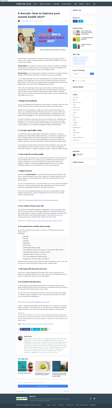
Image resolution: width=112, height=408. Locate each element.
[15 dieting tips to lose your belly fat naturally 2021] (43, 366)
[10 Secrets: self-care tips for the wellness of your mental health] (60, 366)
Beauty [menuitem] (81, 4)
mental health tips (48, 324)
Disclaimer (93, 405)
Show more (79, 155)
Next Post (66, 391)
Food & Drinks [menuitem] (66, 4)
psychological (51, 75)
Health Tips (83, 117)
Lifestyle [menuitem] (56, 4)
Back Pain (83, 97)
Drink (83, 104)
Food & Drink (83, 57)
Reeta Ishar (28, 336)
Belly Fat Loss (83, 102)
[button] (94, 3)
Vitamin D (43, 159)
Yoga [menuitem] (75, 4)
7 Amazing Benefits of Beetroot (87, 38)
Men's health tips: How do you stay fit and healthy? (86, 32)
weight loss (83, 140)
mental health (55, 58)
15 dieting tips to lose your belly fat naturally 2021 (42, 373)
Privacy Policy (70, 405)
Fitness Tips (83, 107)
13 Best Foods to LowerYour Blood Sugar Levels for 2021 (44, 220)
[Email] (45, 329)
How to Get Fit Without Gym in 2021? (38, 302)
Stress (20, 104)
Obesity (83, 125)
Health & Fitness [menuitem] (45, 4)
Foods (83, 112)
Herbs (83, 120)
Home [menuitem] (35, 4)
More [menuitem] (87, 4)
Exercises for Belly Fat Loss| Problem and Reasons (42, 200)
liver (83, 135)
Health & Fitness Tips (27, 10)
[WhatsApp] (42, 329)
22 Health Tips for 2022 (24, 373)
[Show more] (49, 329)
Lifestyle (76, 63)
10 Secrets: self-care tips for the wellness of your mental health (59, 374)
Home (19, 10)
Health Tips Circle (23, 4)
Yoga (82, 63)
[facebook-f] (75, 21)
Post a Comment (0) (43, 386)
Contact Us (61, 405)
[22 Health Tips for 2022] (25, 366)
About (54, 405)
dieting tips (83, 132)
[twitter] (80, 21)
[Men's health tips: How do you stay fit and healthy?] (76, 32)
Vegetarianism (83, 127)
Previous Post (20, 391)
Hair (83, 115)
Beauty (75, 57)
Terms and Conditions (82, 405)
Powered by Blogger (80, 80)
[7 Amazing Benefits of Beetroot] (76, 39)
